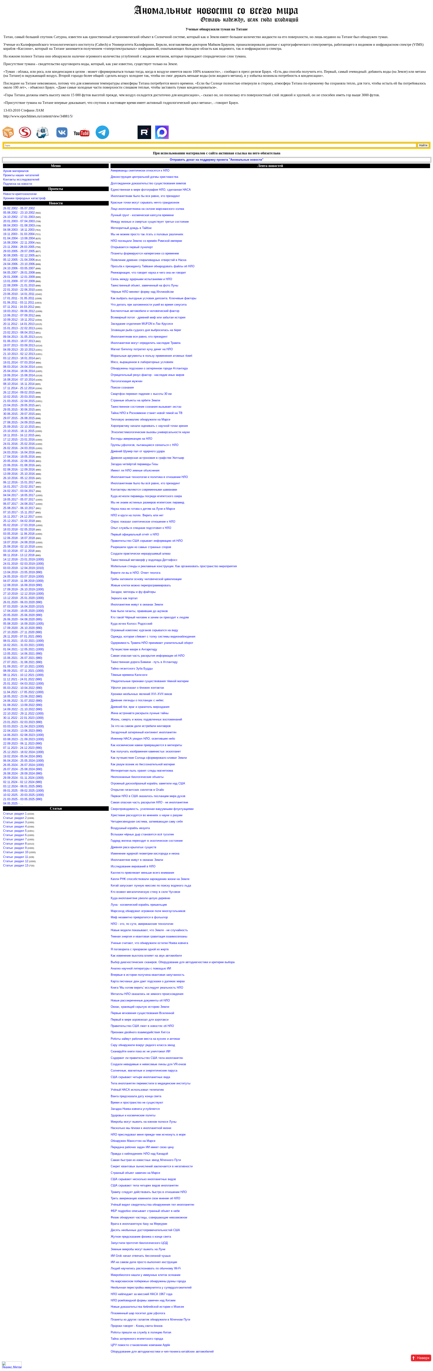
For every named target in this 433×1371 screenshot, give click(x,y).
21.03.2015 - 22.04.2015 (19, 401)
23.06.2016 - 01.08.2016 (19, 465)
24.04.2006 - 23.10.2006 (19, 264)
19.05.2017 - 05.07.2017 (19, 499)
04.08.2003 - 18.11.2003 (19, 229)
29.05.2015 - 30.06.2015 (19, 409)
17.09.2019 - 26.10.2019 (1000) (23, 589)
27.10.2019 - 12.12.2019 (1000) (23, 593)
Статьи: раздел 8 (15, 843)
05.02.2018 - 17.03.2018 (19, 525)
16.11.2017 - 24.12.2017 (19, 516)
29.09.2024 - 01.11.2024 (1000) (23, 777)
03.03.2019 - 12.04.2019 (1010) (23, 568)
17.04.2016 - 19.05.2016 (19, 456)
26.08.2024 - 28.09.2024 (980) (22, 773)
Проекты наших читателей (21, 175)
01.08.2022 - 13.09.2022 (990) (22, 705)
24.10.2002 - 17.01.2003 (19, 217)
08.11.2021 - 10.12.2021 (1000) (23, 675)
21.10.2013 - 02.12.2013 (19, 354)
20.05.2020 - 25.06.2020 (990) (22, 615)
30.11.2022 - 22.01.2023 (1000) (23, 718)
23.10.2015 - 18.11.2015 (19, 431)
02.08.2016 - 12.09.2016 (19, 469)
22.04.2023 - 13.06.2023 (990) (22, 730)
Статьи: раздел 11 (15, 857)
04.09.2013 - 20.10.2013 (19, 349)
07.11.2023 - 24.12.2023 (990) (22, 747)
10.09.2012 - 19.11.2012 (19, 319)
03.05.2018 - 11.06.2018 (19, 533)
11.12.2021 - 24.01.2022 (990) (22, 679)
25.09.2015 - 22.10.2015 (19, 426)
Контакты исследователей (21, 179)
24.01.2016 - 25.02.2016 (19, 444)
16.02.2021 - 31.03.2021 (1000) (23, 645)
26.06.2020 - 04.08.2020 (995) (22, 619)
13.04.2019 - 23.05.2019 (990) (22, 572)
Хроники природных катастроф (24, 198)
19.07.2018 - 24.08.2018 (19, 542)
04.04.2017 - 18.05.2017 (19, 495)
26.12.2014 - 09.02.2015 (19, 392)
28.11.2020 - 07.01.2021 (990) (22, 636)
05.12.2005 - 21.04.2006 (19, 259)
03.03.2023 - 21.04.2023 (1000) (23, 726)
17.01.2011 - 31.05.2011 (18, 298)
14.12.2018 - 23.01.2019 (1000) (23, 559)
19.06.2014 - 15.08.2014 (19, 375)
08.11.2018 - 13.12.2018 (19, 555)
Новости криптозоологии (20, 194)
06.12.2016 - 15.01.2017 (19, 482)
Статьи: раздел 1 (15, 813)
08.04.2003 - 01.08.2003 (19, 225)
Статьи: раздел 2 (15, 818)
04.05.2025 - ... (13, 803)
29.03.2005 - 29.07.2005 (19, 251)
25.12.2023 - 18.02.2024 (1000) (23, 752)
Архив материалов (16, 171)
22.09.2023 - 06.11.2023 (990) (22, 743)
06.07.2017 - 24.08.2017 (19, 503)
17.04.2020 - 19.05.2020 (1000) (23, 610)
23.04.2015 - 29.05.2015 (19, 405)
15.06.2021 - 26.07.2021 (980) (22, 658)
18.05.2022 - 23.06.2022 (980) (22, 696)
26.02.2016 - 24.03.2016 (19, 448)
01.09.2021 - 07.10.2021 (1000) (23, 666)
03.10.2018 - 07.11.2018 (19, 551)
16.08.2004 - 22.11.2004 (19, 242)
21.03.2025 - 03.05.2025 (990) (22, 799)
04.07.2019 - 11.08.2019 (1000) (23, 581)
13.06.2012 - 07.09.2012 (19, 315)
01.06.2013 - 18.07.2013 (19, 341)
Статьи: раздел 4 (15, 826)
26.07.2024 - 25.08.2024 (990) (22, 769)
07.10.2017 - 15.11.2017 (19, 512)
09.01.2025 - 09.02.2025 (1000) (23, 790)
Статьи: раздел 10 (15, 852)
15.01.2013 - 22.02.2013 (19, 328)
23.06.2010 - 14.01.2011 (19, 294)
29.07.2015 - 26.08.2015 (19, 418)
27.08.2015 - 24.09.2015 (19, 422)
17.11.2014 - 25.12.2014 (19, 388)
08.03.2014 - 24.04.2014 (19, 366)
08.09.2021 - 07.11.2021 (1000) (23, 670)
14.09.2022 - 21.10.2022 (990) (22, 709)
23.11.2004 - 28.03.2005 (19, 247)
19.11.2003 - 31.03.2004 (19, 234)
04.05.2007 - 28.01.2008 (19, 272)
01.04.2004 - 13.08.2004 (19, 238)
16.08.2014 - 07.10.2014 (19, 379)
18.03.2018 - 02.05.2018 (19, 529)
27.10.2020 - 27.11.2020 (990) (22, 632)
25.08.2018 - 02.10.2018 (19, 546)
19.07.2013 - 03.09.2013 (19, 345)
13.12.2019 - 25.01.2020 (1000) (23, 598)
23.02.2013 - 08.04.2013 (19, 332)
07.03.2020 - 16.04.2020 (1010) (23, 606)
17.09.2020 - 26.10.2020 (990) (22, 628)
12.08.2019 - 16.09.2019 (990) (22, 585)
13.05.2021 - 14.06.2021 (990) (22, 653)
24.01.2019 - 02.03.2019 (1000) (23, 563)
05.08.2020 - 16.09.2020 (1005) (23, 623)
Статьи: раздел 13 (15, 865)
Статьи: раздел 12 (15, 861)
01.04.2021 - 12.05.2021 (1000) (23, 649)
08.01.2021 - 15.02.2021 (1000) (23, 640)
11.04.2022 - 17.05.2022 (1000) (23, 692)
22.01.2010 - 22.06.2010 (19, 289)
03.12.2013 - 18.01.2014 (19, 358)
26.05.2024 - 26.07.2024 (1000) (23, 765)
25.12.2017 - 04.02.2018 (19, 521)
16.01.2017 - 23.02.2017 (19, 486)
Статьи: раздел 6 (15, 835)
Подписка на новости (17, 183)
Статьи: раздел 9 (15, 848)
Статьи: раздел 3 (15, 822)
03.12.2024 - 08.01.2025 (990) (22, 786)
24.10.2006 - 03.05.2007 (19, 268)
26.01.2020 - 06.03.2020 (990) (22, 602)
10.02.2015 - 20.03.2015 (19, 396)
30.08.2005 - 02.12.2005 (19, 255)
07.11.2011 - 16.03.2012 (18, 306)
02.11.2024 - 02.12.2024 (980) (22, 782)
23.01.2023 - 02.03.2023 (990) (22, 722)
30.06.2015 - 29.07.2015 (19, 414)
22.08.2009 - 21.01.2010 (19, 285)
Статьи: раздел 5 (15, 830)
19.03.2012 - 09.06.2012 (19, 311)
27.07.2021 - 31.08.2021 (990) (22, 662)
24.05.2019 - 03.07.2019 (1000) (23, 576)
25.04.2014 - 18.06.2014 (19, 371)
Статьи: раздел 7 (15, 839)
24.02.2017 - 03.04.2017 (19, 491)
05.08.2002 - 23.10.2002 (19, 212)
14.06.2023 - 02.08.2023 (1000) (23, 735)
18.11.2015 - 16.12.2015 (19, 435)
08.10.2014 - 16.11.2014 (19, 384)
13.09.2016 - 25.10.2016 (19, 473)
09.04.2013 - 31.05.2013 (19, 336)
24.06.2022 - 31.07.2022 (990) (22, 700)
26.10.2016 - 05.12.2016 (19, 478)
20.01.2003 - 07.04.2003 (19, 221)
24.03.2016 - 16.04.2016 (19, 452)
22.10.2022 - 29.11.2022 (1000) (23, 713)
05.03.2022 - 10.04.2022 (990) (22, 688)
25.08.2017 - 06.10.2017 (19, 508)
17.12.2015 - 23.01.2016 (19, 439)
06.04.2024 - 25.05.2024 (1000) (23, 760)
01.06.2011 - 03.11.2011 (18, 302)
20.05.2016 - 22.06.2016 (19, 461)
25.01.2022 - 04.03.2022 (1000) (23, 683)
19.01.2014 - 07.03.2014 (19, 362)
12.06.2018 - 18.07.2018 (19, 538)
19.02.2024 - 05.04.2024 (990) (22, 756)
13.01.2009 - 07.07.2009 (19, 281)
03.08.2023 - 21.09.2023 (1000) (23, 739)
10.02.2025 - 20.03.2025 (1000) (23, 795)
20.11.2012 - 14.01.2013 (19, 324)
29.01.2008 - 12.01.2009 (19, 277)
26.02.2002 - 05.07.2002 (19, 208)
